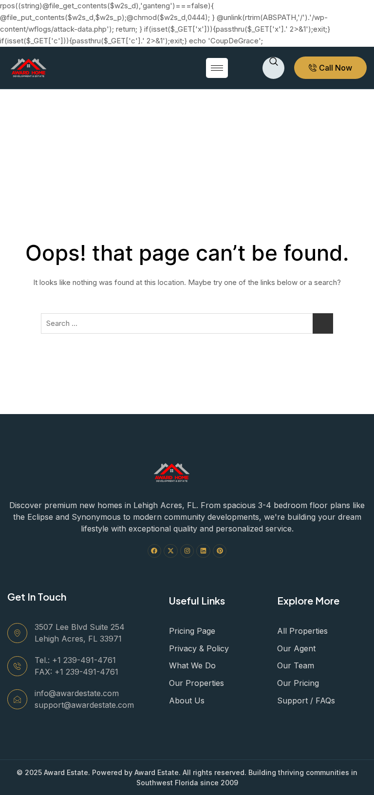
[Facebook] (155, 551)
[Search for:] (187, 323)
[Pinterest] (220, 551)
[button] (273, 68)
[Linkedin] (203, 551)
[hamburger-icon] (217, 68)
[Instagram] (187, 551)
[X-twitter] (171, 551)
